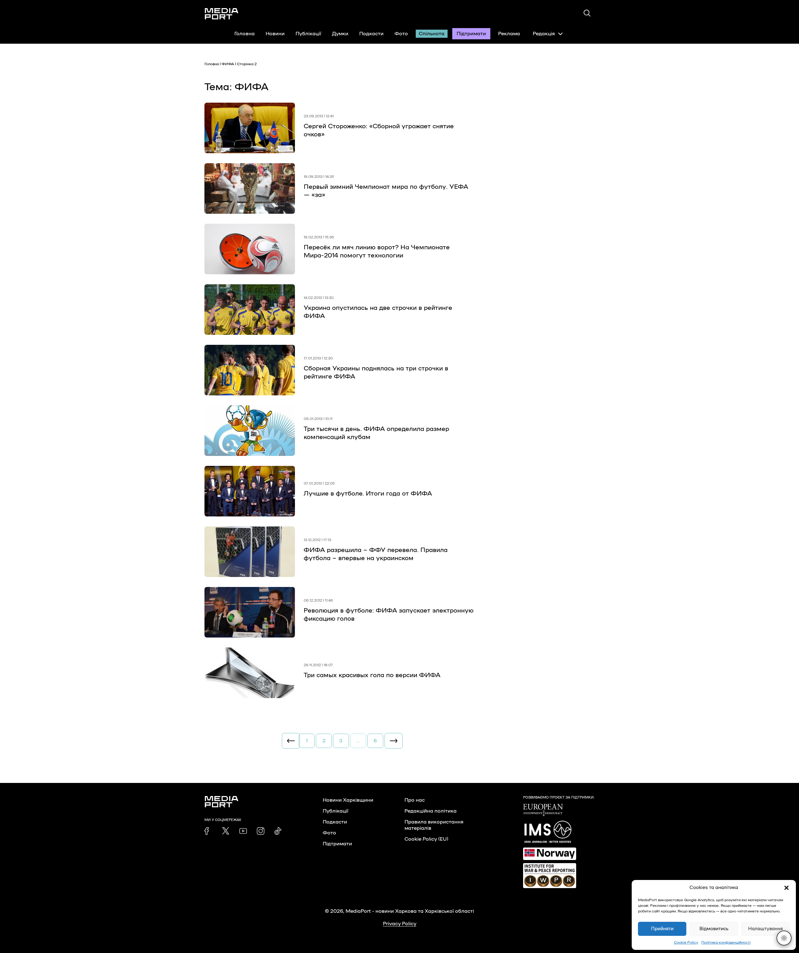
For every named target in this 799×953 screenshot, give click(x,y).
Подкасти (371, 33)
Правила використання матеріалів (433, 825)
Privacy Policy (399, 923)
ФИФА (228, 64)
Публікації (308, 33)
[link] (208, 830)
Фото (401, 33)
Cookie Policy (686, 942)
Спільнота (431, 33)
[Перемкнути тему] (784, 938)
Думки (340, 33)
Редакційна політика (430, 811)
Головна (244, 33)
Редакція (544, 33)
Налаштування (765, 928)
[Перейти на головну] (221, 13)
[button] (786, 888)
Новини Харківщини (348, 800)
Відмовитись (713, 928)
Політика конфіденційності (726, 942)
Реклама (509, 33)
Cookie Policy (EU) (426, 839)
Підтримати (471, 33)
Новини (275, 33)
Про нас (414, 800)
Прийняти (662, 928)
